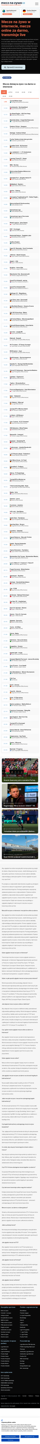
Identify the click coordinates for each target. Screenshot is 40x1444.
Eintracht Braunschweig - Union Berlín (21, 325)
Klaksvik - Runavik (15, 338)
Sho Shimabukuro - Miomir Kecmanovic (22, 672)
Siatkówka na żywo (6, 1329)
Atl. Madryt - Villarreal (16, 402)
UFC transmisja (5, 1375)
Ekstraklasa (14, 237)
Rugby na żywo (5, 1327)
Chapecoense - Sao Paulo (18, 736)
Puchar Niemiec (15, 147)
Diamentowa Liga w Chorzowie (19, 216)
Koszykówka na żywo (7, 1317)
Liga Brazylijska (15, 635)
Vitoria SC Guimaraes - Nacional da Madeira (23, 370)
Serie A (13, 500)
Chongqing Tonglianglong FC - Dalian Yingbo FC (25, 197)
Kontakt (24, 1396)
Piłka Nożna (22, 108)
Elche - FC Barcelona (16, 697)
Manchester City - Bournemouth (20, 274)
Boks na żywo (4, 1310)
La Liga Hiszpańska (25, 1315)
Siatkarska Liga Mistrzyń (26, 1354)
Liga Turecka (14, 442)
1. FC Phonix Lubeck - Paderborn (20, 453)
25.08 (17, 92)
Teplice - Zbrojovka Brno (17, 383)
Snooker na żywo (5, 1332)
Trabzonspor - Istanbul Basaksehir (20, 447)
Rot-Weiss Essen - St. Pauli (18, 460)
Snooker (25, 102)
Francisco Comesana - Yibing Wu (20, 710)
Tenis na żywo (4, 1334)
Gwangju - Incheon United (18, 133)
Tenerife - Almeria (15, 691)
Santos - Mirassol (15, 742)
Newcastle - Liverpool (16, 434)
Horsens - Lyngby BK (16, 332)
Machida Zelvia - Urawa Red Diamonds (22, 120)
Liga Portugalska (16, 371)
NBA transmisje (24, 1358)
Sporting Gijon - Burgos (17, 524)
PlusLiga (22, 1349)
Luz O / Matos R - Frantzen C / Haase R (21, 563)
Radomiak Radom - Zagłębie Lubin (20, 235)
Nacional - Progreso (16, 749)
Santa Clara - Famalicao (17, 518)
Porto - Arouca (14, 685)
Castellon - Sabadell (16, 531)
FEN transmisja (5, 1385)
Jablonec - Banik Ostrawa (17, 255)
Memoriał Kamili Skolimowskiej (19, 203)
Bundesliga (23, 1317)
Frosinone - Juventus (16, 505)
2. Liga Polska (24, 1334)
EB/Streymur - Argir (16, 351)
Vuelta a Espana (15, 242)
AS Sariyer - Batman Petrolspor (19, 595)
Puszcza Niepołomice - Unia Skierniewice (23, 389)
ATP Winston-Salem (16, 410)
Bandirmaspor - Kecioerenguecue (20, 357)
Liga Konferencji (5, 1351)
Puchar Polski (24, 1337)
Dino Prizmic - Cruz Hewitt (18, 665)
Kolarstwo (14, 243)
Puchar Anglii (4, 1354)
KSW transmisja (5, 1378)
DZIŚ (4, 92)
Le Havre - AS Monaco (16, 415)
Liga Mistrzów (5, 1346)
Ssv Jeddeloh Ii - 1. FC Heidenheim (20, 152)
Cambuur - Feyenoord (16, 376)
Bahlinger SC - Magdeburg (18, 293)
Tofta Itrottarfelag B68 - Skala (19, 486)
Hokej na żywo (5, 1315)
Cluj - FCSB (13, 588)
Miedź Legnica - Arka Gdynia (18, 222)
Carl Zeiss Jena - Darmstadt (18, 299)
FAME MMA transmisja (7, 1383)
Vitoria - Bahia (14, 633)
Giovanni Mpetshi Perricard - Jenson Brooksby (24, 659)
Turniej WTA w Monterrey (17, 479)
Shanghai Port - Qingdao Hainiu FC (20, 178)
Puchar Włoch (4, 1363)
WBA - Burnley (14, 165)
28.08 (4, 96)
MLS (12, 718)
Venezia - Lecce (15, 498)
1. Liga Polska (15, 224)
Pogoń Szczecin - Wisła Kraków (19, 569)
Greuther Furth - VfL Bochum (18, 145)
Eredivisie (14, 115)
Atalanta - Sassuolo (16, 620)
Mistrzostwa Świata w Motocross (20, 171)
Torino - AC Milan (15, 627)
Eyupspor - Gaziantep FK (17, 441)
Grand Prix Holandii (16, 282)
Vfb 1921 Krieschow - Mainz (18, 312)
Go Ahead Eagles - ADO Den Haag (20, 113)
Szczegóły (12, 1406)
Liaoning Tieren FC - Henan (18, 158)
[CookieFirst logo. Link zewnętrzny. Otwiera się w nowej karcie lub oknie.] (2, 1420)
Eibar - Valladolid (15, 396)
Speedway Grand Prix (6, 1387)
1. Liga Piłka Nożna (16, 121)
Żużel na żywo (5, 1337)
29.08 (10, 96)
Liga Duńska (14, 108)
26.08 (23, 92)
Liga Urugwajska (16, 365)
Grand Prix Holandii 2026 (17, 287)
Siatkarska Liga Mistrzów (27, 1351)
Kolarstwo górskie (16, 140)
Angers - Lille (14, 261)
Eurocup (22, 1363)
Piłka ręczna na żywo (6, 1325)
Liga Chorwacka (15, 493)
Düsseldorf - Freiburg (16, 466)
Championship (15, 166)
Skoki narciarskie (5, 1390)
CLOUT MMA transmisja (7, 1380)
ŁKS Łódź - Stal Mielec (17, 511)
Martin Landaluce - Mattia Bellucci (20, 704)
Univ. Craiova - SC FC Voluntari (19, 421)
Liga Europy (4, 1349)
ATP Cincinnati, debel (17, 564)
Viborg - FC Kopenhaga (17, 473)
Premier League (15, 269)
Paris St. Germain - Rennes (18, 608)
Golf (12, 680)
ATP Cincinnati (15, 724)
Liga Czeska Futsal (16, 256)
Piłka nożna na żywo (6, 1322)
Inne (23, 140)
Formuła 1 (25, 282)
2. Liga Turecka (15, 359)
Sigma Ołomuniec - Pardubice (19, 550)
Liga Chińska (14, 160)
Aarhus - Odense (15, 190)
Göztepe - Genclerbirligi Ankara (19, 582)
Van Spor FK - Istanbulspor (18, 601)
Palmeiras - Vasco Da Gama (18, 640)
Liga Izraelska (15, 538)
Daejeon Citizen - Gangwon (18, 126)
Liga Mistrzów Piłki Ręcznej (27, 1344)
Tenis (24, 410)
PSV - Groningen (15, 229)
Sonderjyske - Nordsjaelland (19, 107)
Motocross (14, 172)
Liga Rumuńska (15, 249)
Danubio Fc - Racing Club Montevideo (21, 364)
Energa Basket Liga (25, 1366)
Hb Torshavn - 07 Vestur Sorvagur (20, 344)
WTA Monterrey (15, 481)
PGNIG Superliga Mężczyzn (27, 1346)
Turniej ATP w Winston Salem (19, 409)
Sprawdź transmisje (15, 67)
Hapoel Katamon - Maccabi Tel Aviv (21, 537)
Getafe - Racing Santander (18, 543)
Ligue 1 (13, 262)
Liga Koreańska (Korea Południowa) (21, 128)
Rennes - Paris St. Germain (18, 614)
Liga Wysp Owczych (16, 339)
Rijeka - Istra (14, 492)
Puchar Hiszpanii (5, 1358)
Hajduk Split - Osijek (16, 652)
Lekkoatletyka (15, 205)
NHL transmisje (24, 1368)
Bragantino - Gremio (16, 646)
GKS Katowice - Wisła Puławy (19, 428)
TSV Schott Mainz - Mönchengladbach (22, 319)
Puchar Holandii (5, 1366)
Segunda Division (16, 397)
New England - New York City (18, 717)
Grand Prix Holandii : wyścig (18, 280)
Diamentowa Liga (15, 210)
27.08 (29, 92)
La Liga (13, 404)
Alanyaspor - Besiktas (16, 575)
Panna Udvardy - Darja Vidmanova (20, 729)
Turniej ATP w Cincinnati (17, 723)
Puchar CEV (23, 1356)
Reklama (31, 1396)
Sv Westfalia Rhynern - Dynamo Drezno (22, 306)
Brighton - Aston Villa (16, 267)
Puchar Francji (4, 1356)
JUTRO (10, 92)
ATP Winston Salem (16, 660)
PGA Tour (13, 678)
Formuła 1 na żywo (6, 1313)
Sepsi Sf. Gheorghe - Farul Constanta (21, 248)
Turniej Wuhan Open (16, 100)
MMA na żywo (4, 1320)
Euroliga (22, 1361)
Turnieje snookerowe (17, 102)
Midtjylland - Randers (16, 184)
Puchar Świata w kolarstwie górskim (21, 139)
